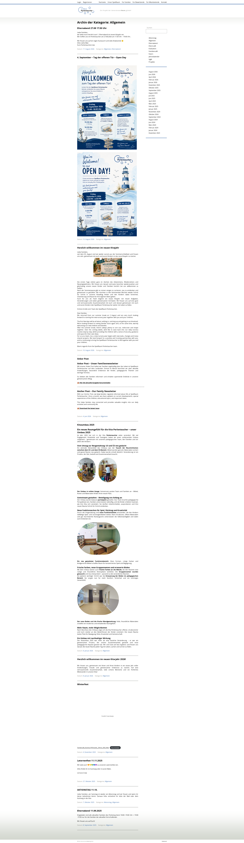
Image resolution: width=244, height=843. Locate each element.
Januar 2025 (153, 109)
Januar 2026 (153, 82)
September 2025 (155, 90)
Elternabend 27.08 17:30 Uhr (92, 28)
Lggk (150, 59)
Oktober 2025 (153, 88)
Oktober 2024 (153, 114)
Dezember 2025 (154, 85)
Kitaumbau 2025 (85, 424)
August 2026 (153, 72)
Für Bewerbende (138, 2)
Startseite (102, 2)
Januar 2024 (153, 130)
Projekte (152, 62)
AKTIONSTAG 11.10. (87, 789)
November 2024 (154, 112)
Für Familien (126, 2)
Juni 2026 (152, 74)
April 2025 (152, 101)
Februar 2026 (153, 80)
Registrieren (87, 2)
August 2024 (153, 120)
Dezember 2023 (154, 133)
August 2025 (153, 93)
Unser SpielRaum (114, 2)
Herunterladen (115, 748)
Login (79, 2)
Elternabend (116, 49)
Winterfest (82, 684)
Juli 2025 (152, 96)
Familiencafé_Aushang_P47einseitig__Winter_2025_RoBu (93, 748)
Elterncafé (152, 46)
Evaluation (152, 49)
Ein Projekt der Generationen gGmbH (115, 10)
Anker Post (83, 358)
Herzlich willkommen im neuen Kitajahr (98, 247)
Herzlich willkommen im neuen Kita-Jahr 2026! (101, 659)
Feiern (151, 54)
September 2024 (155, 117)
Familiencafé (153, 51)
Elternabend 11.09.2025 (89, 810)
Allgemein (107, 49)
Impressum (164, 841)
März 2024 (152, 125)
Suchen (149, 28)
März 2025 (152, 104)
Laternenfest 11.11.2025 (89, 760)
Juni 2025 (152, 98)
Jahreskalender (154, 57)
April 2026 (152, 77)
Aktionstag (108, 802)
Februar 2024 (153, 128)
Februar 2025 (153, 106)
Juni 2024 (152, 122)
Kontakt (164, 2)
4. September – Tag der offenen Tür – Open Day (101, 57)
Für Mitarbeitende (152, 2)
